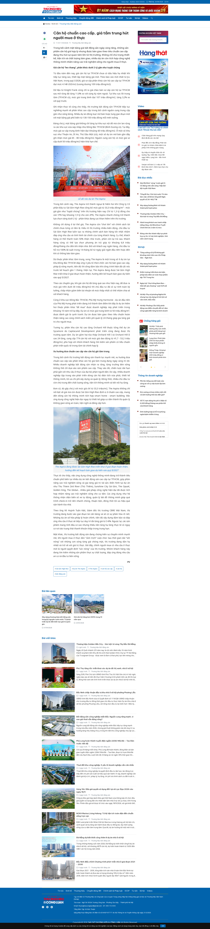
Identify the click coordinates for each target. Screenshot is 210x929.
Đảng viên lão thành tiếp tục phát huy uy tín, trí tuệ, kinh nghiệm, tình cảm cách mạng (154, 236)
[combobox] (153, 39)
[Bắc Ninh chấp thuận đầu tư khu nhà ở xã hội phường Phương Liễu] (58, 701)
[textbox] (153, 39)
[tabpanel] (153, 345)
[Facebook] (43, 907)
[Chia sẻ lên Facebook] (44, 33)
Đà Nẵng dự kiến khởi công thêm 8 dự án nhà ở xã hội (100, 837)
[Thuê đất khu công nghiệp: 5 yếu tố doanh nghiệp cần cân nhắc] (58, 774)
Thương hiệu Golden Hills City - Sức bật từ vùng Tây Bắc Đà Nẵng (106, 644)
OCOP (120, 18)
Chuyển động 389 (86, 18)
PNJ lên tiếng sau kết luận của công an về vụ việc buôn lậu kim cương (152, 383)
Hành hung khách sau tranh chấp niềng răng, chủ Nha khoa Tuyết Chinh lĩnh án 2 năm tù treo (153, 225)
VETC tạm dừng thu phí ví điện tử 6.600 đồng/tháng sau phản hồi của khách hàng (153, 403)
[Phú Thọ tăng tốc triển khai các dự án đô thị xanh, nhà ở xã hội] (58, 677)
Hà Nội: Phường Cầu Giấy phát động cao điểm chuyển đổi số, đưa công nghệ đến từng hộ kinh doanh (154, 308)
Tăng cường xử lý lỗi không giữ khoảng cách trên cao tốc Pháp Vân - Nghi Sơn (152, 255)
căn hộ (119, 569)
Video (141, 106)
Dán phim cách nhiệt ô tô (148, 427)
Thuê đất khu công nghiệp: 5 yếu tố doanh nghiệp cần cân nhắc (105, 765)
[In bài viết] (44, 39)
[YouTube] (47, 907)
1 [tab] (151, 367)
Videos (145, 18)
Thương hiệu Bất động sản (70, 24)
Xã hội (137, 18)
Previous (141, 367)
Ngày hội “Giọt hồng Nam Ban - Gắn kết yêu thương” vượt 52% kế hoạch (153, 286)
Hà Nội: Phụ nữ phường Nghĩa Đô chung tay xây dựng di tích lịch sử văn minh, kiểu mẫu (153, 297)
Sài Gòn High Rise (62, 569)
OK (163, 926)
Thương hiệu (71, 18)
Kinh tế (60, 18)
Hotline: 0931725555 (137, 2)
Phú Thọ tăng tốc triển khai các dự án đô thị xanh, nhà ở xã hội (104, 668)
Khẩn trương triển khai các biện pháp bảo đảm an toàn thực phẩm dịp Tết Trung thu (154, 274)
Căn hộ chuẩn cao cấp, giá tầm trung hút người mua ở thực (91, 35)
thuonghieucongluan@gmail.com (90, 906)
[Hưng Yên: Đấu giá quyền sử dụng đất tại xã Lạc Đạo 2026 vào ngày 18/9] (58, 798)
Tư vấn (129, 18)
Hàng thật (125, 2)
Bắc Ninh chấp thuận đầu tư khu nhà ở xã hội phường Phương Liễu (105, 692)
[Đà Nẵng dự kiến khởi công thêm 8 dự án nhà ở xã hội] (58, 846)
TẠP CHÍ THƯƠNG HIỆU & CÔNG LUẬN (104, 922)
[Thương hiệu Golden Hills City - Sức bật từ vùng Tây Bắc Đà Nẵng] (58, 653)
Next (165, 367)
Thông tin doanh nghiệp (150, 375)
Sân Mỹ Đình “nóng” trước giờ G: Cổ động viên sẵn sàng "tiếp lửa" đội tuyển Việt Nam (153, 185)
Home (47, 24)
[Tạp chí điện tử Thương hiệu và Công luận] (53, 900)
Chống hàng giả (152, 320)
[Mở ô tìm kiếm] (152, 18)
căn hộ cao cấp (107, 569)
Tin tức (51, 18)
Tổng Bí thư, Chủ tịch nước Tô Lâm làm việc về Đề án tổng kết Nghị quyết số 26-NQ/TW (154, 196)
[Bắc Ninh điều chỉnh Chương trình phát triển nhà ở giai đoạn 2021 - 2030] (58, 870)
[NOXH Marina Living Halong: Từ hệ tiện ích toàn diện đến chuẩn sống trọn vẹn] (58, 822)
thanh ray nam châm (152, 423)
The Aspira (93, 569)
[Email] (52, 907)
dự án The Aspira (79, 569)
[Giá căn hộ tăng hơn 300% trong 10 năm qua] (89, 603)
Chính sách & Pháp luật (106, 18)
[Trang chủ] (44, 18)
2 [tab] (155, 367)
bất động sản (60, 574)
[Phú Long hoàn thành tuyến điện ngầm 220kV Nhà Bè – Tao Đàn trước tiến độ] (58, 750)
